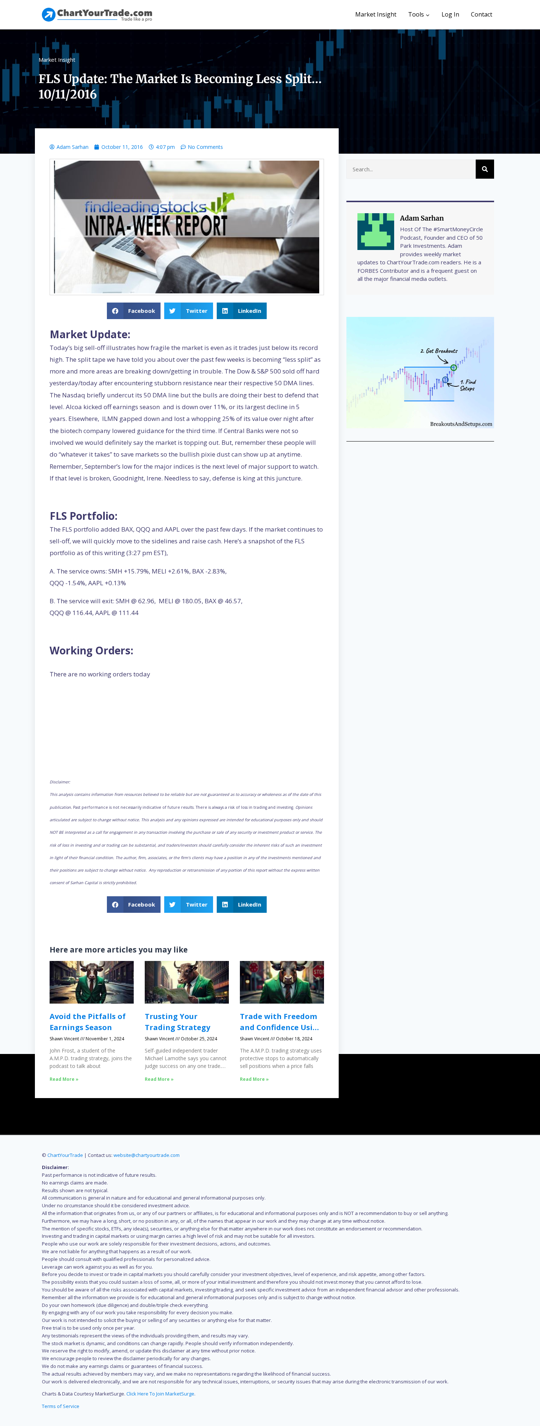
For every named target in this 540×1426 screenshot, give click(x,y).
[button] (134, 311)
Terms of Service (60, 1406)
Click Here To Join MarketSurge (160, 1393)
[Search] (485, 169)
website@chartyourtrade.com (147, 1155)
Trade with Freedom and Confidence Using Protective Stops (281, 1027)
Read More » (64, 1079)
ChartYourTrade (65, 1155)
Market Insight (375, 14)
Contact (481, 14)
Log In (450, 14)
